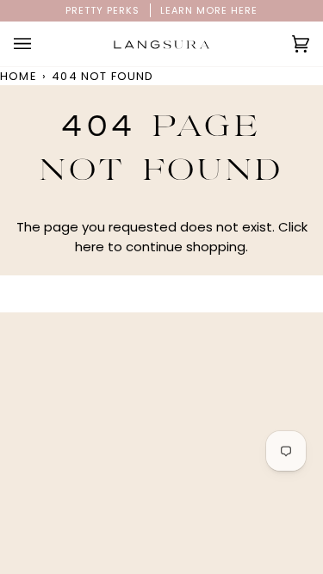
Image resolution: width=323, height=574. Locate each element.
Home (18, 76)
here (89, 247)
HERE (244, 10)
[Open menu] (39, 44)
